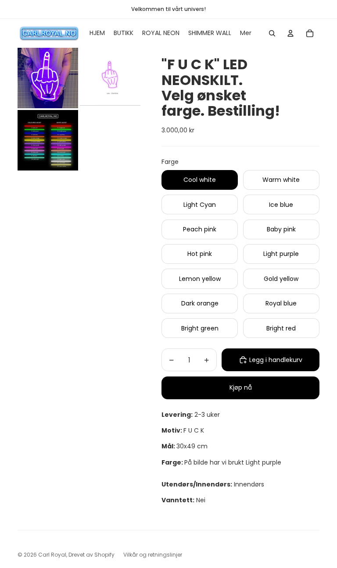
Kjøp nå (240, 387)
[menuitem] (246, 33)
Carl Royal (52, 554)
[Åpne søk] (272, 33)
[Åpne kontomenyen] (290, 33)
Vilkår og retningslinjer (152, 554)
